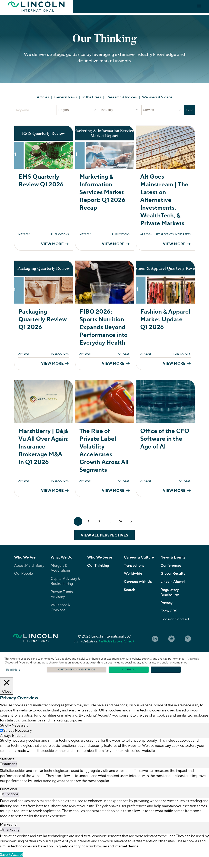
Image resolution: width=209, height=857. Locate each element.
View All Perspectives (104, 535)
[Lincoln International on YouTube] (171, 638)
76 (120, 521)
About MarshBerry (29, 565)
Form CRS (168, 611)
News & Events (172, 557)
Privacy (166, 603)
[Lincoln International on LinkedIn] (155, 639)
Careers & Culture (139, 557)
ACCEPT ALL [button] (128, 669)
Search (129, 590)
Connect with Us (138, 581)
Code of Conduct (174, 619)
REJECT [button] (165, 669)
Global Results (172, 573)
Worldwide (133, 573)
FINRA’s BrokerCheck (117, 641)
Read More (13, 669)
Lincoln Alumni (172, 581)
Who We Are (25, 557)
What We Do (61, 557)
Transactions (134, 565)
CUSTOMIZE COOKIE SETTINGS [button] (76, 669)
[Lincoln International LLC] (36, 6)
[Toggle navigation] (199, 6)
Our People (23, 573)
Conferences (170, 565)
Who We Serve (99, 557)
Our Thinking (98, 565)
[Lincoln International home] (35, 637)
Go (190, 110)
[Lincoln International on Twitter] (187, 638)
